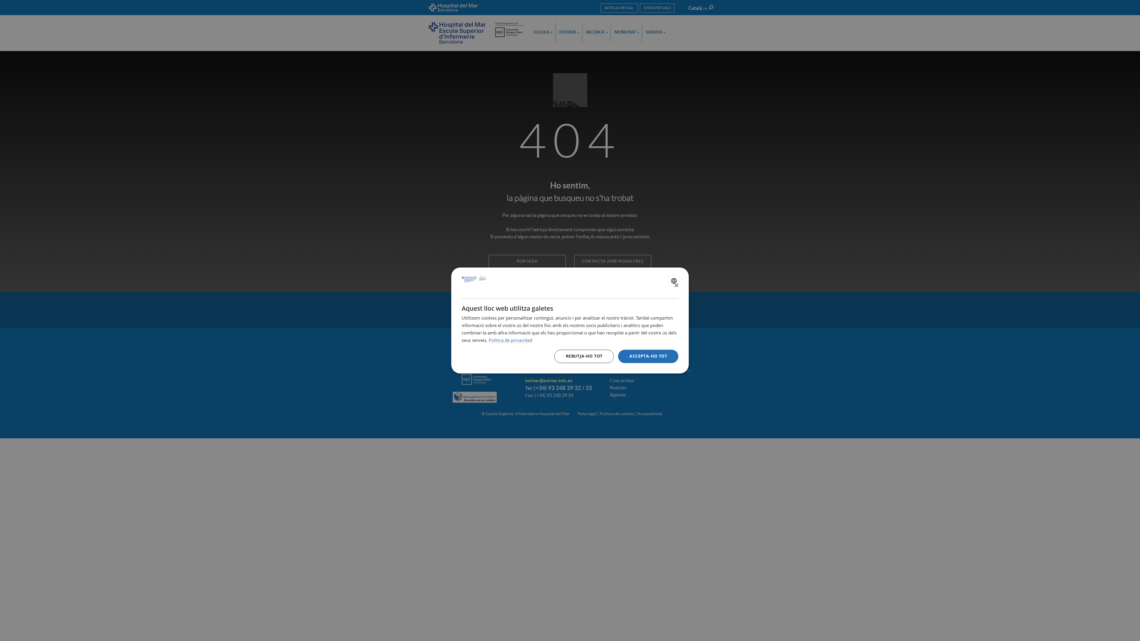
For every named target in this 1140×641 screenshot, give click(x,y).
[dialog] (570, 320)
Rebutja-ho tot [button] (584, 356)
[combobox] (674, 281)
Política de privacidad (510, 340)
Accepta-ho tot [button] (648, 356)
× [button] (676, 285)
